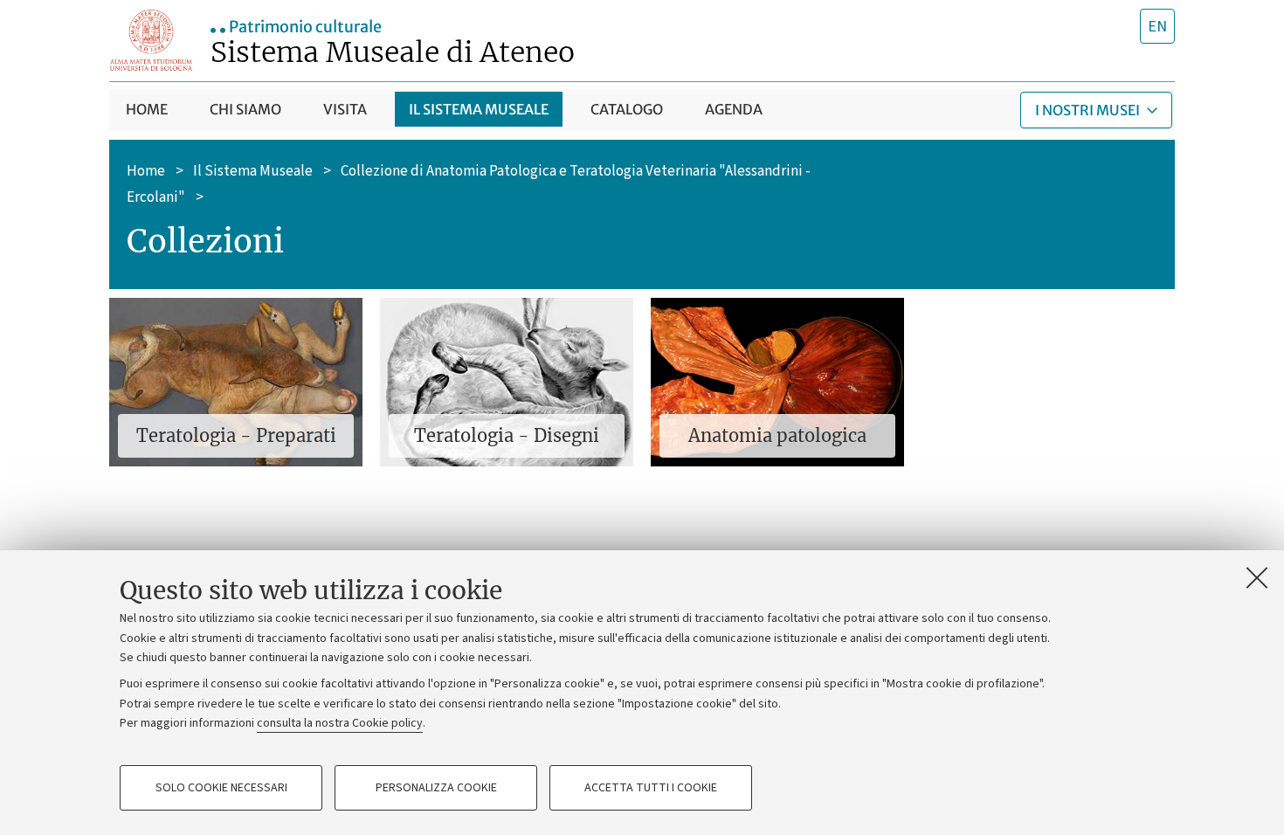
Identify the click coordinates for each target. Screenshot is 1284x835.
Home (147, 109)
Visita (345, 109)
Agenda (734, 109)
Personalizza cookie (436, 788)
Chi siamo (245, 109)
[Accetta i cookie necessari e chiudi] (1257, 577)
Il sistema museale (479, 109)
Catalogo (626, 109)
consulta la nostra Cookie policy (340, 723)
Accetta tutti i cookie (650, 788)
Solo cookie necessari (221, 788)
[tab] (1157, 26)
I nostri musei (1087, 110)
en (1157, 27)
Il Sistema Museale (253, 170)
